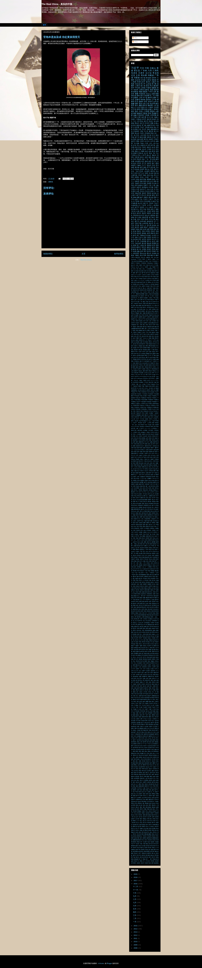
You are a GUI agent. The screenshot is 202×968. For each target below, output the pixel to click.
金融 (135, 115)
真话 (153, 336)
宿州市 (142, 559)
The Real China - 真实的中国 (56, 4)
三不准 (146, 382)
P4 (141, 376)
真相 (150, 336)
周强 (141, 501)
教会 (152, 307)
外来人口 (156, 526)
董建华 (136, 349)
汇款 (140, 667)
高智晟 (147, 133)
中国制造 (143, 397)
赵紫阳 (135, 97)
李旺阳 (144, 642)
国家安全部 (143, 290)
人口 (145, 428)
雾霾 (136, 94)
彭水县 (154, 588)
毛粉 (148, 661)
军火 (151, 461)
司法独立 (139, 494)
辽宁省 (154, 99)
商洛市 (157, 507)
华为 (151, 280)
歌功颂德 (138, 655)
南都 (139, 484)
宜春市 (139, 555)
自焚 (137, 191)
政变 (153, 147)
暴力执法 (148, 311)
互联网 (147, 127)
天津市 (141, 73)
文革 (138, 75)
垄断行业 (148, 522)
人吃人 (144, 269)
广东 (146, 159)
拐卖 (141, 229)
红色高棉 (136, 342)
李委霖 (145, 638)
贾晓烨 (148, 353)
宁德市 (137, 551)
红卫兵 (156, 189)
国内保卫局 (145, 513)
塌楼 (157, 522)
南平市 (146, 482)
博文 (136, 38)
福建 (132, 167)
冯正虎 (133, 211)
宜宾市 (135, 555)
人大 (148, 428)
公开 (136, 455)
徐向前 (137, 590)
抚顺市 (133, 229)
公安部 (148, 274)
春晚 (145, 626)
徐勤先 (133, 590)
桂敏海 (138, 651)
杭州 (136, 185)
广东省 (144, 70)
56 (141, 374)
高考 (144, 255)
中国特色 (143, 263)
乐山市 (151, 265)
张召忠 (144, 582)
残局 (154, 657)
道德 (154, 357)
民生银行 (148, 235)
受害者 (140, 490)
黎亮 (147, 371)
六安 (135, 457)
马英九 (142, 133)
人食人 (155, 269)
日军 (157, 309)
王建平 (156, 187)
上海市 (137, 86)
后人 (147, 495)
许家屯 (142, 141)
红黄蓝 (133, 191)
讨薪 (139, 351)
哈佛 (132, 507)
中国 (147, 68)
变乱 (147, 490)
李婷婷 (154, 638)
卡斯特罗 (147, 484)
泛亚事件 (145, 322)
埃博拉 (154, 522)
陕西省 (135, 92)
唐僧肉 (140, 507)
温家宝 (146, 90)
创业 (134, 472)
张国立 (152, 582)
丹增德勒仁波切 (139, 415)
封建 (144, 561)
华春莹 (135, 480)
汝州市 (149, 667)
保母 (135, 444)
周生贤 (147, 503)
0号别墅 (141, 372)
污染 (157, 320)
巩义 (157, 567)
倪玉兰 (142, 446)
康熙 (155, 574)
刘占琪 (154, 467)
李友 (139, 315)
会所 (147, 438)
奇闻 (140, 538)
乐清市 (145, 417)
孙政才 (151, 121)
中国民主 (138, 403)
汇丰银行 (135, 667)
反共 (138, 284)
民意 (144, 663)
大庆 (132, 532)
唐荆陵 (152, 215)
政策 (145, 611)
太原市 (133, 179)
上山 (140, 384)
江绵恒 (149, 149)
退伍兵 (143, 357)
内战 (145, 459)
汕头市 (144, 149)
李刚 (132, 638)
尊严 (155, 561)
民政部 (152, 663)
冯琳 (141, 465)
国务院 (154, 513)
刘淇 (155, 173)
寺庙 (138, 561)
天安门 (154, 137)
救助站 (149, 611)
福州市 (133, 141)
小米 (144, 563)
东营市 (144, 390)
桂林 (145, 651)
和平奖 (152, 145)
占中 (146, 107)
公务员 (150, 207)
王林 (135, 117)
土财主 (135, 520)
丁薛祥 (144, 380)
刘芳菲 (149, 278)
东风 (152, 390)
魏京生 (152, 255)
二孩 (150, 267)
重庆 (145, 251)
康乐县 (152, 574)
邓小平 (142, 84)
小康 (137, 563)
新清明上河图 (141, 617)
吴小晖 (147, 145)
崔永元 (155, 565)
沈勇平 (144, 670)
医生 (157, 476)
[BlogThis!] (66, 179)
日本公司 (140, 622)
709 (154, 153)
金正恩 (143, 117)
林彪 (132, 123)
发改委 (157, 284)
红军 (151, 189)
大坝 (141, 530)
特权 (134, 330)
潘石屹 (145, 326)
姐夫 (138, 542)
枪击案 (136, 649)
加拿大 (142, 157)
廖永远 (139, 576)
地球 (148, 520)
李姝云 (149, 638)
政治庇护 (150, 609)
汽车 (155, 668)
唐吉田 (145, 507)
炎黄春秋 (145, 187)
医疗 (132, 478)
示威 (136, 243)
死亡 (138, 235)
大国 (134, 530)
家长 (151, 557)
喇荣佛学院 (137, 509)
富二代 (137, 297)
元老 (135, 449)
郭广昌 (133, 143)
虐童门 (149, 349)
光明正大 (143, 449)
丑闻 (150, 386)
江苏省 (148, 80)
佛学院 (152, 171)
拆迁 (144, 603)
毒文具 (136, 659)
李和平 (140, 638)
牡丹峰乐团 (154, 328)
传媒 (155, 438)
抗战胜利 (152, 227)
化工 (144, 211)
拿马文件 (141, 605)
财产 (157, 351)
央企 (157, 219)
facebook (133, 259)
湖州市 (149, 163)
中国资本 (136, 407)
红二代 (152, 95)
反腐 (153, 94)
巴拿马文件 (141, 82)
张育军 (151, 586)
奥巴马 (137, 221)
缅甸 (144, 167)
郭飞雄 (144, 125)
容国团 (155, 557)
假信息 (155, 446)
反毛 (147, 488)
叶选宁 (136, 286)
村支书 (145, 644)
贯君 (139, 193)
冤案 (157, 209)
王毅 (141, 131)
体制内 (143, 440)
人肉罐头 (142, 432)
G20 (138, 121)
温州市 (149, 239)
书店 (146, 143)
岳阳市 (145, 565)
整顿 (136, 613)
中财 (142, 413)
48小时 (137, 374)
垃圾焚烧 (133, 292)
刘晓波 (151, 75)
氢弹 (134, 665)
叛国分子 (156, 490)
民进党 (140, 320)
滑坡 (141, 326)
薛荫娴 (145, 349)
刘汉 (138, 470)
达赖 (157, 355)
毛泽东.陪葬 (143, 661)
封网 (150, 561)
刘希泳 (146, 469)
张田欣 (142, 586)
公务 (152, 453)
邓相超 (135, 359)
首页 (44, 25)
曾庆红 (148, 82)
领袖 (134, 197)
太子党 (133, 109)
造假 (151, 357)
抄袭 (139, 601)
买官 (153, 422)
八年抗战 (140, 453)
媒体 (153, 157)
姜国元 (155, 544)
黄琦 (144, 371)
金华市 (151, 359)
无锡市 (137, 183)
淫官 (139, 239)
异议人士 (143, 225)
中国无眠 (143, 401)
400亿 (133, 374)
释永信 (137, 133)
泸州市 (139, 163)
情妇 (137, 305)
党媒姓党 (153, 272)
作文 (145, 442)
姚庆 (144, 221)
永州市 (154, 235)
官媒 (139, 223)
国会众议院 (153, 511)
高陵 (152, 369)
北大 (153, 135)
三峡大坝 (150, 382)
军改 (144, 209)
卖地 (152, 480)
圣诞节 (139, 520)
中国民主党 (144, 403)
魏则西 (150, 105)
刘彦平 (145, 278)
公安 (138, 107)
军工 (142, 461)
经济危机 (145, 342)
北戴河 (154, 82)
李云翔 (139, 636)
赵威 (134, 251)
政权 (155, 181)
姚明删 (154, 542)
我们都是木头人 (135, 595)
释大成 (146, 359)
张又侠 (139, 582)
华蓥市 (146, 480)
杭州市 (143, 119)
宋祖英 (139, 159)
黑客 (155, 197)
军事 (145, 276)
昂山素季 (138, 624)
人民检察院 (149, 269)
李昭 (142, 315)
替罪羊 (135, 630)
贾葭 (153, 249)
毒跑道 (142, 235)
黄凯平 (136, 371)
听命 (134, 497)
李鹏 (140, 92)
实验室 (157, 555)
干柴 (145, 570)
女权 (142, 540)
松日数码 (154, 645)
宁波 (141, 551)
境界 (143, 524)
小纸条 (148, 563)
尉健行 (146, 297)
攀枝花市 (144, 607)
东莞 (155, 169)
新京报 (154, 615)
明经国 (139, 311)
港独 (138, 326)
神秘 (153, 338)
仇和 (155, 432)
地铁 (151, 520)
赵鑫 (138, 251)
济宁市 (144, 163)
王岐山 (153, 68)
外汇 (138, 292)
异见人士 (141, 580)
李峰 (147, 640)
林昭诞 (136, 647)
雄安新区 (136, 253)
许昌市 (143, 351)
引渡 (150, 580)
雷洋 (132, 88)
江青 (153, 185)
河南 (132, 151)
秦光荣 (144, 243)
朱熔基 (149, 183)
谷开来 (152, 141)
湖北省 (133, 95)
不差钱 (135, 386)
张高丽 (135, 129)
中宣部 (150, 409)
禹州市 (157, 338)
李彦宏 (155, 640)
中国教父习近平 (135, 401)
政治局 (156, 121)
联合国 (139, 344)
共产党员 (144, 457)
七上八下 (153, 380)
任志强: (145, 436)
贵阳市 (144, 193)
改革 (144, 229)
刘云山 (148, 94)
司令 (140, 286)
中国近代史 (143, 407)
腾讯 (147, 346)
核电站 (140, 185)
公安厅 (139, 274)
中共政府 (150, 394)
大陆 (157, 145)
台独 (153, 213)
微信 (157, 103)
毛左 (134, 661)
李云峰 (155, 313)
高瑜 (137, 143)
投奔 (150, 601)
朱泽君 (152, 632)
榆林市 (155, 319)
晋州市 (152, 626)
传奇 (152, 438)
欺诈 (134, 655)
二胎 (136, 171)
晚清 (155, 626)
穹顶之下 (150, 340)
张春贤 (137, 181)
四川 (136, 217)
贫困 (132, 353)
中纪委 (137, 88)
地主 (142, 520)
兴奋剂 (157, 274)
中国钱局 (149, 407)
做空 (141, 447)
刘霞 (141, 211)
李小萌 (143, 640)
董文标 (140, 349)
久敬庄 (140, 265)
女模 (145, 540)
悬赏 (148, 592)
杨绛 (141, 645)
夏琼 (144, 526)
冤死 (135, 465)
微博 (157, 159)
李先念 (152, 636)
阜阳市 (138, 363)
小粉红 (151, 297)
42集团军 (137, 257)
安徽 (150, 294)
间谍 (134, 363)
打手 (144, 599)
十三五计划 (142, 478)
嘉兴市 (143, 509)
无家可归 (139, 620)
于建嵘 (154, 267)
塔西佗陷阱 (138, 524)
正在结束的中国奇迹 (147, 655)
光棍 (147, 449)
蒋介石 (156, 131)
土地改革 (153, 518)
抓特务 (146, 601)
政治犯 (149, 307)
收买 (148, 607)
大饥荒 (156, 107)
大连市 (145, 292)
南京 (134, 213)
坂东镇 (155, 520)
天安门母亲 (144, 219)
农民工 (152, 209)
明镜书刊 (136, 626)
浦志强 (149, 119)
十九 (138, 280)
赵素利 (139, 355)
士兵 (154, 524)
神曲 (150, 338)
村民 (148, 644)
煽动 (155, 326)
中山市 (154, 409)
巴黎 (141, 299)
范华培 (133, 247)
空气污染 (156, 340)
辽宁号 (149, 355)
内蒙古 (156, 117)
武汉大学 (139, 657)
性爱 (140, 592)
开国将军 (153, 578)
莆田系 (151, 131)
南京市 (146, 121)
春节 (148, 626)
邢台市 (143, 195)
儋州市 (157, 447)
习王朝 (155, 419)
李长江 (140, 644)
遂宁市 (138, 195)
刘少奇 (149, 135)
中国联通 (134, 203)
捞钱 (145, 605)
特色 (137, 330)
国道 (147, 517)
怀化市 (155, 303)
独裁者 (140, 330)
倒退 (134, 446)
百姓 (153, 165)
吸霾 (145, 499)
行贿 (153, 349)
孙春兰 (147, 294)
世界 (135, 261)
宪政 (143, 159)
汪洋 (144, 668)
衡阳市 (149, 247)
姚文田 (149, 542)
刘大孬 (135, 469)
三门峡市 (148, 259)
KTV (157, 374)
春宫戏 (142, 626)
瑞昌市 (154, 332)
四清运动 (133, 511)
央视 (132, 147)
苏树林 (145, 347)
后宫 (154, 495)
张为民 (154, 580)
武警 (142, 109)
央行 (132, 221)
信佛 (145, 444)
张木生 (154, 584)
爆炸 (155, 97)
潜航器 (149, 326)
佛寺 (137, 442)
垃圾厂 (147, 177)
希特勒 (135, 570)
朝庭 (157, 630)
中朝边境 (145, 411)
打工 (141, 599)
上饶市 (154, 259)
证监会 (154, 351)
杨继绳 (140, 317)
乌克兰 (155, 415)
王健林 (138, 165)
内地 (135, 276)
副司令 (143, 472)
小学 (134, 563)
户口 (152, 305)
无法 (144, 620)
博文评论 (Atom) (86, 260)
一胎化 (140, 380)
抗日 (151, 181)
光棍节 (151, 449)
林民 (139, 647)
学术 (147, 549)
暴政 (144, 628)
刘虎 (152, 278)
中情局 (138, 411)
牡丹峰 (151, 187)
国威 (134, 515)
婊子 (142, 545)
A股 (152, 257)
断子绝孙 (153, 613)
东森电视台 (134, 390)
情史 (154, 592)
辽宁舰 (154, 355)
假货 (135, 447)
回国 (148, 288)
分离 (135, 467)
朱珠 (155, 632)
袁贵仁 (157, 349)
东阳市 (148, 390)
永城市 (145, 665)
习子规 (142, 419)
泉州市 (154, 237)
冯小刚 (150, 173)
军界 (154, 461)
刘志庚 (155, 469)
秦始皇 (149, 243)
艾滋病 (135, 347)
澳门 (153, 163)
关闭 (157, 457)
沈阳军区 (153, 670)
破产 (141, 338)
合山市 (152, 494)
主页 (83, 254)
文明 (142, 613)
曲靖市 (157, 311)
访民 (155, 92)
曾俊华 (154, 628)
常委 (148, 299)
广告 (132, 572)
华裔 (157, 280)
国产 (151, 288)
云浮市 (149, 205)
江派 (150, 320)
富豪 (135, 561)
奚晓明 (138, 294)
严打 (136, 392)
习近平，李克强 (137, 422)
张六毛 (151, 301)
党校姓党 (151, 451)
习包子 (142, 127)
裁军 (153, 247)
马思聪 (143, 369)
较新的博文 (48, 254)
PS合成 (144, 376)
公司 (155, 453)
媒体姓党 (150, 221)
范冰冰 (142, 191)
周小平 (138, 501)
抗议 (157, 227)
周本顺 (135, 215)
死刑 (137, 320)
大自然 (136, 534)
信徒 (152, 271)
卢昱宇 (140, 175)
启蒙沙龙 (142, 497)
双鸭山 (150, 282)
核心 (136, 319)
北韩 (135, 280)
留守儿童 (143, 334)
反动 (141, 488)
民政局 (148, 663)
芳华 (138, 347)
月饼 (143, 630)
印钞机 (138, 486)
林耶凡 (149, 317)
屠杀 (132, 299)
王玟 (147, 332)
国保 (154, 288)
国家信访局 (136, 290)
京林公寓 (153, 426)
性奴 (137, 592)
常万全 (145, 299)
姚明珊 (142, 294)
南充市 (139, 213)
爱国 (157, 163)
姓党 (136, 147)
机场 (134, 231)
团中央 (142, 511)
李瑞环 (152, 231)
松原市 (149, 645)
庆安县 (137, 225)
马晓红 (137, 255)
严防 (139, 392)
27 (158, 372)
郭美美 (140, 153)
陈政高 (151, 365)
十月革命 (147, 280)
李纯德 (133, 644)
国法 (138, 517)
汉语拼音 (144, 667)
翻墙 (142, 151)
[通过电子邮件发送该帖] (59, 179)
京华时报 (147, 426)
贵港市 (149, 249)
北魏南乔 (142, 476)
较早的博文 (119, 254)
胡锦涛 (144, 92)
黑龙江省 (153, 133)
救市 (142, 161)
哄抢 (157, 505)
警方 (136, 351)
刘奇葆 (140, 278)
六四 (150, 70)
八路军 (146, 453)
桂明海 (142, 651)
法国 (140, 322)
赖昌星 (138, 125)
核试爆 (154, 649)
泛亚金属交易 (152, 322)
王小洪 (137, 241)
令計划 (148, 434)
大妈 (144, 530)
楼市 (134, 235)
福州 (139, 243)
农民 (148, 463)
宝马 (145, 555)
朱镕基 (135, 634)
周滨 (151, 286)
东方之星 (150, 117)
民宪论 (157, 661)
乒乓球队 (156, 265)
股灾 (142, 95)
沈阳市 (149, 237)
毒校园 (140, 659)
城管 (150, 157)
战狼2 (140, 597)
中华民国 (154, 261)
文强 (139, 613)
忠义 (134, 592)
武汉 (134, 320)
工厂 (145, 567)
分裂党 (139, 467)
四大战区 (156, 509)
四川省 (142, 78)
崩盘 (153, 179)
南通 (136, 484)
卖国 (132, 282)
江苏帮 (154, 667)
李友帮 (136, 638)
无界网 (154, 309)
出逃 (137, 211)
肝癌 (153, 245)
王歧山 (133, 189)
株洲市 (157, 317)
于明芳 (142, 424)
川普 (157, 179)
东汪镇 (140, 390)
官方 (153, 296)
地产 (154, 290)
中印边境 (136, 395)
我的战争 (156, 595)
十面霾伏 (149, 478)
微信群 (151, 303)
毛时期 (138, 661)
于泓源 (149, 424)
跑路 (142, 355)
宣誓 (139, 557)
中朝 (141, 411)
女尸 (135, 540)
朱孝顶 (143, 632)
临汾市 (133, 265)
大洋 (151, 532)
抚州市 (135, 603)
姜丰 (143, 544)
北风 (138, 476)
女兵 (157, 538)
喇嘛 (132, 509)
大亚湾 (141, 528)
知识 (134, 338)
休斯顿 (143, 438)
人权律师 (155, 205)
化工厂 (136, 474)
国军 (150, 513)
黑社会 (147, 169)
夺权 (134, 538)
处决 (132, 526)
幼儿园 (137, 301)
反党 (148, 175)
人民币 (143, 155)
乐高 (151, 417)
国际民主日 (137, 518)
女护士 (139, 540)
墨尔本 (151, 524)
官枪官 (154, 553)
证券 (147, 351)
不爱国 (139, 386)
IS (158, 197)
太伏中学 (136, 536)
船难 (154, 346)
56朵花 (143, 257)
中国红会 (147, 405)
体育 (147, 440)
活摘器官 (133, 324)
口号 (136, 492)
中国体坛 (154, 395)
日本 (139, 129)
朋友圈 (148, 313)
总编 (142, 592)
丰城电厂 (151, 413)
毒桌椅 (149, 659)
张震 (144, 303)
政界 (142, 611)
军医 (139, 461)
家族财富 (147, 557)
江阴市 (137, 668)
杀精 (147, 634)
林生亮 (143, 647)
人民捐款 (145, 430)
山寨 (135, 299)
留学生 (149, 241)
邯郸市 (135, 153)
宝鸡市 (149, 555)
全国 (132, 274)
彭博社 (149, 588)
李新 (143, 231)
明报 (151, 229)
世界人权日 (155, 386)
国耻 (139, 217)
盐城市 (157, 334)
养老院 (137, 459)
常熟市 (152, 299)
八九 (146, 207)
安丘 (144, 551)
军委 (146, 173)
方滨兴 (155, 618)
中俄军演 (143, 392)
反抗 (144, 488)
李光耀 (136, 315)
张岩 (138, 584)
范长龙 (147, 191)
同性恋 (139, 495)
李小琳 (154, 84)
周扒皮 (145, 501)
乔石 (137, 135)
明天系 (157, 624)
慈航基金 (149, 593)
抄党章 (133, 601)
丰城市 (146, 413)
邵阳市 (139, 359)
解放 (134, 249)
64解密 (148, 257)
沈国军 (148, 670)
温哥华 (144, 239)
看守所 (139, 336)
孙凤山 (133, 547)
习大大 (142, 267)
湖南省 (154, 80)
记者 (139, 117)
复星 (141, 526)
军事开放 (135, 461)
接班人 (145, 307)
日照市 (152, 622)
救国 (152, 611)
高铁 (148, 255)
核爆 (150, 649)
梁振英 (152, 233)
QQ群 (153, 376)
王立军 (146, 131)
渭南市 (135, 326)
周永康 (144, 75)
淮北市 (151, 324)
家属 (142, 557)
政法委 (133, 611)
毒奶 (132, 659)
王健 (155, 330)
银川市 (142, 361)
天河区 (154, 534)
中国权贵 (148, 401)
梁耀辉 (136, 653)
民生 (155, 663)
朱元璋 (139, 632)
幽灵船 (157, 570)
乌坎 (144, 265)
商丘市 (136, 288)
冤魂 (138, 465)
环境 (150, 332)
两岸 (147, 261)
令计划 (148, 73)
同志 (135, 495)
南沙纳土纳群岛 (152, 482)
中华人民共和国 (145, 201)
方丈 (147, 309)
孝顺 (134, 549)
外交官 (151, 526)
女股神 (149, 540)
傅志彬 (148, 447)
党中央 (148, 272)
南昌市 (144, 213)
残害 (151, 657)
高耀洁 (146, 197)
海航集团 (153, 129)
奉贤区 (148, 538)
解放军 (156, 86)
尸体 (154, 297)
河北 (157, 149)
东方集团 (156, 388)
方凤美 (145, 618)
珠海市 (149, 165)
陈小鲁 (143, 365)
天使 (144, 534)
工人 (132, 181)
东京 (142, 388)
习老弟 (136, 420)
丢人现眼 (156, 390)
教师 (146, 161)
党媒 (141, 451)
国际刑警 (145, 217)
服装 (154, 630)
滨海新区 (136, 131)
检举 (140, 653)
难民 (153, 195)
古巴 (139, 492)
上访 (155, 105)
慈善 (135, 593)
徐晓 (145, 590)
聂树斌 (50, 182)
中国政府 (150, 399)
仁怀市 (152, 432)
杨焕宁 (137, 645)
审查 (132, 557)
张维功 (146, 586)
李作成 (148, 636)
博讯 (142, 484)
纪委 (141, 342)
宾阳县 (137, 559)
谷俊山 (156, 123)
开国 (148, 578)
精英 (132, 342)
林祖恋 (139, 233)
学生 (152, 549)
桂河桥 (149, 651)
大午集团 (146, 528)
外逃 (134, 219)
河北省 (137, 84)
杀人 (141, 634)
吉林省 (142, 145)
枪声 (139, 649)
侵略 (151, 442)
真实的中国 (145, 336)
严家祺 (133, 392)
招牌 (134, 605)
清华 (154, 324)
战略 (144, 597)
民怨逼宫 (139, 663)
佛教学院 (141, 442)
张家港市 (133, 584)
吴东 (147, 497)
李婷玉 (139, 231)
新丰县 (136, 615)
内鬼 (142, 276)
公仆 (135, 274)
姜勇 (151, 544)
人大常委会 (153, 428)
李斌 (140, 642)
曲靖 (150, 628)
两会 (141, 121)
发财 (132, 490)
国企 (155, 127)
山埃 (134, 565)
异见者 (146, 580)
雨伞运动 (143, 253)
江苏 (150, 185)
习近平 (135, 67)
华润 (138, 480)
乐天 (141, 417)
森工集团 (144, 653)
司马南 (145, 494)
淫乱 (147, 324)
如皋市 (135, 542)
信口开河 (153, 444)
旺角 (141, 183)
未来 (135, 632)
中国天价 (149, 397)
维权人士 (138, 151)
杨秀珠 (136, 317)
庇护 (136, 574)
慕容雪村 (144, 305)
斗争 (148, 613)
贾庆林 (148, 99)
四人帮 (147, 509)
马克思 (135, 369)
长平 (151, 361)
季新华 (138, 549)
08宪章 (136, 372)
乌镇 (147, 265)
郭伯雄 (148, 78)
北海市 (149, 211)
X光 (149, 378)
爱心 (146, 328)
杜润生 (155, 315)
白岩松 (148, 334)
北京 (133, 75)
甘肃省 (144, 113)
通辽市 (148, 357)
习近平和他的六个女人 (145, 420)
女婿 (141, 221)
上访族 (144, 384)
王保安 (152, 330)
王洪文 (143, 332)
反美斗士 (147, 284)
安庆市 (155, 551)
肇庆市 (143, 344)
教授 (155, 611)
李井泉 (144, 636)
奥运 (154, 538)
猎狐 (148, 330)
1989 (132, 257)
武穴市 (145, 657)
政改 (146, 609)
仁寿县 (148, 432)
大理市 (155, 532)
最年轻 (139, 630)
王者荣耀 (143, 241)
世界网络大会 (141, 261)
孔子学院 (151, 545)
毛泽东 (134, 73)
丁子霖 (139, 259)
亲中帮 (133, 428)
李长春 (154, 183)
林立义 (148, 647)
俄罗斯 (155, 442)
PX (148, 376)
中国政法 (156, 399)
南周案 (141, 482)
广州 (141, 301)
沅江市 (136, 670)
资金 (151, 353)
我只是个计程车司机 (147, 595)
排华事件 (154, 605)
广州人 (146, 572)
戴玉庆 (149, 305)
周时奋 (149, 501)
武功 (154, 655)
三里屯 (133, 384)
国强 (155, 515)
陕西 (134, 367)
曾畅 (144, 313)
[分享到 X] (68, 179)
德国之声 (153, 590)
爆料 (143, 328)
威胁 (135, 545)
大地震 (138, 530)
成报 (154, 593)
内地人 (142, 459)
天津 (147, 103)
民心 (135, 663)
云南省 (142, 88)
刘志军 (151, 469)
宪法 (139, 147)
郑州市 (156, 109)
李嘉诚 (138, 119)
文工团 (139, 309)
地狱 (145, 520)
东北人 (146, 388)
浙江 (144, 324)
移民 (141, 167)
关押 (154, 457)
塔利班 (133, 524)
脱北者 (152, 167)
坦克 (137, 522)
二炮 (138, 424)
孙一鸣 (157, 545)
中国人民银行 (143, 395)
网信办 (151, 342)
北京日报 (147, 474)
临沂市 (140, 203)
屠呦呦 (149, 179)
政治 (147, 86)
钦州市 (149, 251)
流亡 (138, 324)
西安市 (144, 105)
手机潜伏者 (136, 599)
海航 (148, 129)
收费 (155, 607)
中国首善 (137, 409)
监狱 (132, 336)
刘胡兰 (142, 470)
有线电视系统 (149, 630)
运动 (132, 357)
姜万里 (140, 544)
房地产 (146, 227)
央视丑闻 (148, 536)
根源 (134, 651)
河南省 (137, 78)
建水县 (140, 578)
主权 (136, 265)
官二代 (150, 296)
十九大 (142, 280)
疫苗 (146, 109)
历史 (134, 145)
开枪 (147, 301)
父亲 (149, 328)
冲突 (151, 276)
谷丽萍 (142, 169)
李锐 (134, 233)
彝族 (145, 588)
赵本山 (135, 355)
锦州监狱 (147, 361)
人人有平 (141, 428)
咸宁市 (154, 505)
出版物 (155, 465)
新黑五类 (136, 618)
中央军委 (136, 127)
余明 (134, 442)
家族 (144, 179)
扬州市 (157, 599)
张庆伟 (140, 303)
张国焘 (148, 582)
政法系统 (138, 611)
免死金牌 (156, 449)
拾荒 (137, 605)
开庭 (134, 580)
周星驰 (154, 501)
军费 (137, 463)
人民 (150, 143)
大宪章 (154, 530)
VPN (132, 199)
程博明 (141, 340)
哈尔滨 (136, 507)
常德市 (142, 570)
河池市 (137, 322)
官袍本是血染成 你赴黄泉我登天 (61, 37)
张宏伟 (157, 582)
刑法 (150, 467)
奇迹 (137, 538)
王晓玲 (139, 332)
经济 (132, 105)
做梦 (138, 447)
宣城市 (136, 557)
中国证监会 (150, 263)
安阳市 (142, 296)
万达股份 (140, 382)
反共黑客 (136, 488)
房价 (155, 305)
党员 (144, 135)
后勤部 (151, 495)
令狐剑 (144, 434)
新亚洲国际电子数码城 (144, 615)
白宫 (137, 189)
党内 (132, 451)
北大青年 (133, 476)
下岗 (132, 261)
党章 (155, 451)
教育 (150, 161)
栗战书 (137, 123)
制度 (137, 472)
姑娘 (142, 542)
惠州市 (137, 227)
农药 (151, 463)
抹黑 (141, 603)
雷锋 (140, 367)
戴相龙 (139, 113)
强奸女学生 (137, 588)
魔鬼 (155, 369)
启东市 (138, 497)
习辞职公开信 (136, 155)
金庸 (154, 359)
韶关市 (151, 367)
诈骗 (136, 193)
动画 (147, 472)
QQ (150, 376)
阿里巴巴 (153, 363)
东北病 (151, 388)
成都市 (141, 101)
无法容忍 (148, 620)
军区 (141, 209)
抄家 (136, 601)
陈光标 (149, 195)
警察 (132, 133)
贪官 (145, 101)
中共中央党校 (150, 392)
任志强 (137, 80)
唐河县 (149, 507)
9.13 (143, 374)
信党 (148, 444)
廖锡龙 (146, 576)
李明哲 (147, 231)
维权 (138, 95)
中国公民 (137, 397)
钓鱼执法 (136, 361)
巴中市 (137, 569)
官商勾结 (148, 553)
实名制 (133, 297)
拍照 (150, 603)
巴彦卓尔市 (145, 569)
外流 (132, 528)
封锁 (153, 561)
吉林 (132, 495)
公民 (155, 207)
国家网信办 (150, 515)
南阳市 (149, 213)
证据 (150, 351)
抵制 (137, 229)
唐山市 (147, 215)
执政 (153, 599)
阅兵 (136, 111)
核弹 (148, 233)
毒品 (157, 657)
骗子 (141, 197)
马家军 (139, 369)
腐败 (140, 105)
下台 (155, 199)
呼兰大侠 (156, 286)
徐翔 (153, 159)
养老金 (133, 459)
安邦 (134, 159)
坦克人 (142, 177)
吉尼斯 (157, 494)
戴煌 (155, 597)
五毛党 (140, 171)
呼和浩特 (156, 503)
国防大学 (151, 517)
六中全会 (153, 455)
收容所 (152, 607)
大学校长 (148, 530)
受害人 (136, 490)
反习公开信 (155, 282)
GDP (149, 374)
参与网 (151, 486)
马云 (134, 121)
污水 (141, 668)
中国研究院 (136, 405)
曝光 (153, 311)
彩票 (147, 303)
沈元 (140, 670)
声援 (157, 524)
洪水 (157, 322)
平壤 (155, 299)
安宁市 (151, 551)
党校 (147, 451)
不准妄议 (153, 384)
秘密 (136, 340)
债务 (134, 272)
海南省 (142, 99)
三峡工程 (156, 382)
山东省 (148, 84)
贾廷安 (149, 193)
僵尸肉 (144, 272)
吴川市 (154, 497)
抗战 (138, 139)
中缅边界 (138, 413)
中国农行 (138, 263)
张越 (141, 181)
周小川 (156, 175)
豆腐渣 (144, 249)
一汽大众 (135, 380)
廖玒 (142, 576)
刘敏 (135, 470)
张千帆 (135, 582)
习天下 (137, 419)
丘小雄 (139, 388)
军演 (148, 461)
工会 (142, 567)
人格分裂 (139, 430)
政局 (143, 609)
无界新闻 (154, 620)
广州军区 (151, 572)
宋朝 (137, 553)
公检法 (140, 455)
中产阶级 (136, 201)
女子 (132, 540)
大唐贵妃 (151, 528)
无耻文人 (135, 622)
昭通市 (143, 311)
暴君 (141, 628)
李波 (140, 103)
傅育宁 (152, 447)
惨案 (140, 305)
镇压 (132, 111)
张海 (134, 586)
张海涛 (138, 586)
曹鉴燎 (137, 313)
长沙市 (146, 153)
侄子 (148, 442)
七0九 (148, 380)
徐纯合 (154, 225)
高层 (141, 255)
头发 (155, 536)
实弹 (153, 555)
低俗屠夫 (135, 440)
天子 (134, 294)
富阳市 (142, 297)
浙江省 (142, 86)
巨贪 (154, 567)
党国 (135, 451)
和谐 (132, 288)
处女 (135, 526)
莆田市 (138, 247)
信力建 (149, 271)
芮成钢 (154, 113)
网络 (137, 141)
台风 (155, 492)
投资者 (154, 601)
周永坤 (135, 503)
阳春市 (154, 251)
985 (147, 374)
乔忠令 (133, 267)
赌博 (154, 353)
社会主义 (145, 338)
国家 (144, 137)
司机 (135, 494)
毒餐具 (154, 659)
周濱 (143, 503)
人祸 (138, 432)
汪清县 (148, 668)
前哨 (155, 278)
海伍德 (135, 239)
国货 (144, 517)
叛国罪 (133, 492)
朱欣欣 (148, 632)
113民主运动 (147, 372)
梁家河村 (154, 651)
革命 (150, 153)
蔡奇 (153, 151)
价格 (134, 436)
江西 (157, 667)
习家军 (146, 267)
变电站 (151, 490)
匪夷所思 (148, 476)
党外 (138, 451)
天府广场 (148, 534)
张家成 (136, 303)
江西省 (141, 90)
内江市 (139, 276)
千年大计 (154, 478)
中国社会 (142, 405)
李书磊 (135, 636)
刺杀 (140, 472)
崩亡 (135, 567)
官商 (144, 553)
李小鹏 (135, 149)
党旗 (157, 272)
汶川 (153, 149)
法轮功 (133, 187)
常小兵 (156, 223)
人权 (141, 135)
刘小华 (142, 469)
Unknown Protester (142, 378)
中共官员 (145, 394)
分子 (134, 278)
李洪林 (146, 315)
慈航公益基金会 (142, 593)
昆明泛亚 (133, 311)
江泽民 (155, 70)
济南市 (156, 139)
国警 (141, 517)
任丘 (137, 436)
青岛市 (149, 253)
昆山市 (143, 624)
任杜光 (149, 436)
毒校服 (145, 659)
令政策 (139, 434)
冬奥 (148, 276)
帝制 (138, 570)
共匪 (151, 457)
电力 (138, 334)
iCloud (152, 378)
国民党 (149, 137)
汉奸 (147, 320)
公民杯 (145, 455)
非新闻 (154, 253)
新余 (157, 615)
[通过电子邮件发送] (64, 179)
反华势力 (142, 284)
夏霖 (147, 526)
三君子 (150, 199)
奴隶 (152, 540)
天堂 (138, 219)
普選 (138, 628)
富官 (157, 559)
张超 (154, 586)
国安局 (138, 515)
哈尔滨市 (141, 215)
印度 (134, 486)
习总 (157, 153)
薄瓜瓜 (143, 247)
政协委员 (135, 609)
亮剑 (157, 426)
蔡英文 (152, 191)
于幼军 (143, 205)
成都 (141, 227)
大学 (151, 177)
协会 (149, 480)
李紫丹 (157, 642)
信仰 (145, 271)
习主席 (133, 419)
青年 (143, 367)
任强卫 (140, 436)
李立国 (152, 642)
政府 (141, 139)
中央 (144, 103)
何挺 (150, 440)
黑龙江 (155, 371)
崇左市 (151, 223)
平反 (132, 225)
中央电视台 (144, 409)
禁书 (157, 165)
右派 (132, 286)
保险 (138, 444)
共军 (148, 457)
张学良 (155, 301)
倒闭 (155, 271)
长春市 (155, 361)
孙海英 (146, 547)
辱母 (145, 355)
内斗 (148, 459)
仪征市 (152, 434)
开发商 (145, 578)
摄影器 (139, 607)
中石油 (151, 411)
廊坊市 (149, 147)
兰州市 (135, 173)
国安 (146, 157)
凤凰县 (151, 465)
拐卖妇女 (154, 603)
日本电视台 (147, 622)
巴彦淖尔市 (152, 569)
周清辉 (139, 503)
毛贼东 (152, 661)
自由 (150, 151)
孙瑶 (154, 547)
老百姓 (135, 344)
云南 (153, 424)
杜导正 (152, 644)
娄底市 (139, 545)
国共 (140, 513)
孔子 (155, 221)
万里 (151, 169)
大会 (141, 292)
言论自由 (136, 169)
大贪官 (140, 534)
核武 (139, 319)
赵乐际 (154, 193)
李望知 (148, 642)
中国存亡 (154, 397)
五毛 (134, 269)
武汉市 (144, 129)
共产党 (144, 97)
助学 (150, 472)
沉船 (157, 185)
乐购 (148, 417)
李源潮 (146, 95)
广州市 (150, 92)
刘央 (138, 469)
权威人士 (154, 634)
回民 (138, 511)
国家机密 (149, 290)
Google (154, 374)
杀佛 (144, 634)
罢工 (138, 245)
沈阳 (144, 237)
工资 (138, 299)
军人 (137, 209)
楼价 (148, 653)
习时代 (151, 419)
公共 (149, 453)
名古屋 (143, 495)
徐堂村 (142, 590)
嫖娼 (141, 179)
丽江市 (145, 203)
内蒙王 (152, 459)
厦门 (147, 486)
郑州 (142, 359)
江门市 (133, 668)
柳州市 (150, 97)
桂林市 (151, 139)
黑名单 (151, 371)
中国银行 (156, 263)
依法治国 (141, 271)
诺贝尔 (147, 141)
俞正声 (142, 444)
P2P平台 (137, 376)
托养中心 (148, 599)
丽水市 (147, 415)
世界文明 (133, 388)
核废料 (133, 319)
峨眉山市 (150, 565)
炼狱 (152, 326)
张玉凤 (149, 225)
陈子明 (139, 365)
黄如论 (140, 371)
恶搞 (145, 592)
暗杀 (155, 229)
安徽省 (137, 99)
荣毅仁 (149, 347)
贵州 (135, 353)
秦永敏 (137, 167)
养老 (132, 276)
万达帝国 (135, 382)
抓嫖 (142, 601)
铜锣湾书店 (151, 125)
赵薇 (157, 141)
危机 (144, 175)
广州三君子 (140, 572)
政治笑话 (156, 609)
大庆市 (136, 532)
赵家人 (150, 109)
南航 (138, 282)
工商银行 (150, 567)
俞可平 (137, 207)
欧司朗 (152, 653)
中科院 (155, 411)
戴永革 (152, 597)
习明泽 (151, 203)
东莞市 (150, 101)
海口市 (142, 123)
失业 (152, 536)
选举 (141, 251)
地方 (157, 290)
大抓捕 (140, 532)
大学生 (156, 177)
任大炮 (136, 271)
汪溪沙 (152, 668)
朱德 (151, 313)
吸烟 (142, 499)
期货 (132, 632)
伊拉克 (136, 438)
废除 (148, 574)
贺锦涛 (143, 353)
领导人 (155, 367)
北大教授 (156, 474)
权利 (150, 634)
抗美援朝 (138, 161)
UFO (135, 378)
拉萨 (147, 603)
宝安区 (157, 296)
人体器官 (147, 171)
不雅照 (147, 386)
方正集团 (150, 618)
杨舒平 (145, 317)
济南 (141, 324)
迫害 (139, 357)
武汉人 (135, 657)
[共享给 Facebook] (70, 179)
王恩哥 (135, 332)
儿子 (132, 449)
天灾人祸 (152, 219)
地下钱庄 (152, 217)
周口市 (154, 499)
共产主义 (141, 173)
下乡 (157, 259)
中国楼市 (154, 401)
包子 (153, 472)
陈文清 (155, 365)
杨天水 (157, 644)
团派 (141, 137)
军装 (134, 463)
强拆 (134, 139)
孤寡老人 (142, 549)
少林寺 (155, 563)
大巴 (157, 530)
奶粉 (137, 179)
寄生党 (146, 559)
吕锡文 (148, 286)
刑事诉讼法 (145, 467)
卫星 (151, 484)
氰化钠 (138, 665)
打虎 (135, 307)
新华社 (146, 139)
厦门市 (145, 282)
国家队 (137, 177)
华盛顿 (142, 480)
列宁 (137, 278)
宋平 (146, 296)
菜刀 (155, 347)
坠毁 (134, 522)
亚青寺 (142, 426)
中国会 (150, 395)
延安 (154, 576)
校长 (147, 649)
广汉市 (157, 572)
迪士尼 (136, 357)
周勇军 (149, 499)
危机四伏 (142, 486)
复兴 (138, 526)
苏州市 (147, 123)
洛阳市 (138, 187)
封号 (141, 561)
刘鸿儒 (151, 470)
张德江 (133, 119)
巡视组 (139, 567)
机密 (138, 634)
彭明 (148, 181)
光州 (138, 449)
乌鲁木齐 (136, 417)
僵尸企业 (138, 272)
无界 (150, 309)
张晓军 (145, 584)
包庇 (155, 472)
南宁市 (137, 137)
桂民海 (148, 319)
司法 (138, 145)
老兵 (136, 105)
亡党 (137, 269)
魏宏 (157, 255)
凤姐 (154, 276)
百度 (149, 113)
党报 (144, 451)
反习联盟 (133, 284)
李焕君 (151, 315)
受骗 (144, 490)
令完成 (142, 80)
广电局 (133, 574)
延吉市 (151, 576)
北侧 (151, 474)
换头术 (149, 605)
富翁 (132, 561)
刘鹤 (154, 470)
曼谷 (141, 313)
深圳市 (154, 78)
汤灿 (136, 237)
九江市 (137, 267)
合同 (148, 494)
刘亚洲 (137, 157)
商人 (153, 507)
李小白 (139, 640)
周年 (132, 177)
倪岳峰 (138, 446)
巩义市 (133, 569)
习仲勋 (146, 115)
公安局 (144, 274)
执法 (138, 307)
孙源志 (151, 547)
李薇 (136, 644)
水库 (144, 320)
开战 (137, 580)
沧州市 (133, 322)
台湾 (155, 101)
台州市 (152, 492)
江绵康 (154, 320)
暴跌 (144, 183)
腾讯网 (151, 346)
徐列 (157, 588)
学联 (155, 549)
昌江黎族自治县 (149, 624)
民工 (132, 663)
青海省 (146, 367)
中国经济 (142, 94)
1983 (153, 372)
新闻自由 (147, 617)
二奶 (135, 424)
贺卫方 (139, 353)
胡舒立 (136, 346)
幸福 (148, 570)
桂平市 (143, 319)
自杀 (146, 151)
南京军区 (136, 482)
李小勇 (135, 640)
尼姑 (157, 297)
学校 (149, 549)
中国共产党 (155, 201)
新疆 (157, 94)
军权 (148, 209)
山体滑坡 (145, 223)
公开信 (152, 274)
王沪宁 (143, 165)
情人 (151, 592)
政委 (148, 229)
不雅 (143, 386)
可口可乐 (144, 492)
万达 (140, 199)
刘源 (142, 107)
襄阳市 (133, 351)
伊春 (139, 438)
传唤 (149, 438)
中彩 (134, 411)
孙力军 (137, 547)
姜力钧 (148, 544)
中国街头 (153, 405)
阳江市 (148, 363)
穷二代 (145, 340)
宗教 (136, 223)
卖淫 (135, 282)
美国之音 (143, 245)
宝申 (142, 555)
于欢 (145, 424)
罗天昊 (155, 342)
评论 (136, 42)
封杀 (147, 561)
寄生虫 (151, 559)
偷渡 (144, 447)
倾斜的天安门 (149, 446)
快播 (132, 161)
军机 (145, 461)
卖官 (155, 480)
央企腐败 (142, 536)
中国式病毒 (144, 399)
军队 (132, 157)
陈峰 (147, 365)
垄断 (144, 522)
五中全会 (137, 426)
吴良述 (139, 499)
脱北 (144, 346)
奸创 (155, 540)
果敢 (151, 647)
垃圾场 (141, 522)
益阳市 (152, 334)
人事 (136, 428)
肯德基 (151, 344)
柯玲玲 (143, 649)
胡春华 (154, 119)
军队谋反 (141, 463)
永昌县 (154, 665)
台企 (148, 492)
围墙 (145, 511)
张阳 (144, 181)
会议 (132, 207)
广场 (135, 572)
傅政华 (154, 155)
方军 (141, 618)
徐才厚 (152, 103)
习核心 (142, 143)
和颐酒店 (140, 505)
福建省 (154, 88)
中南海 (148, 88)
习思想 (146, 419)
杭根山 (145, 645)
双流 (154, 486)
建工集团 (135, 578)
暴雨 (147, 628)
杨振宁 (133, 645)
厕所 (141, 282)
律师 (134, 113)
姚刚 (145, 542)
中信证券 (140, 115)
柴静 (153, 317)
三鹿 (136, 384)
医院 (153, 211)
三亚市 (145, 199)
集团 (137, 367)
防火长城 (143, 363)
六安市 (139, 457)
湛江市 (154, 239)
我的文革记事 (135, 597)
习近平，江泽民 (146, 422)
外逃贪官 (136, 528)
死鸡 (148, 657)
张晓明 (149, 584)
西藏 (151, 123)
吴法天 (135, 499)
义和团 (151, 415)
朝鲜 (136, 103)
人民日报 (153, 115)
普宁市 (154, 161)
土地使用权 (147, 518)
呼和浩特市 (134, 505)
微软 (148, 590)
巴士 (140, 569)
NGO (132, 376)
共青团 (146, 111)
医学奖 (154, 476)
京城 (140, 269)
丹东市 (133, 415)
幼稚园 (152, 570)
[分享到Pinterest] (72, 179)
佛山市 (148, 155)
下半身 (148, 384)
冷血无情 (145, 465)
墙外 (147, 524)
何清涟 (154, 440)
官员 (136, 101)
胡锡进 (140, 346)
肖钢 (147, 344)
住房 (139, 440)
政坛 (140, 609)
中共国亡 (139, 394)
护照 (138, 603)
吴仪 (150, 497)
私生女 (133, 340)
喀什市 (140, 288)
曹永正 (133, 313)
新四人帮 (133, 617)
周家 (134, 501)
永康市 (149, 665)
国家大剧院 (143, 515)
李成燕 (136, 642)
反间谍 (152, 284)
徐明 (138, 109)
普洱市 (135, 628)
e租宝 (137, 199)
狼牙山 (145, 330)
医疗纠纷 (136, 478)
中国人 (141, 111)
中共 (142, 68)
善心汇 (145, 288)
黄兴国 (151, 197)
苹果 (157, 245)
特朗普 (133, 165)
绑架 (134, 245)
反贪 (153, 488)
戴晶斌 (148, 597)
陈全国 (135, 365)
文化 (155, 307)
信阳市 (142, 207)
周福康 (151, 503)
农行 (154, 463)
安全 (147, 551)
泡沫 (134, 163)
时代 (134, 624)
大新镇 (145, 532)
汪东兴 (140, 237)
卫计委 (155, 484)
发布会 (157, 488)
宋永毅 (141, 553)
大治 (148, 532)
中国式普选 (137, 399)
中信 (150, 261)
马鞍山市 (148, 369)
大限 (148, 292)
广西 (150, 159)
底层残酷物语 (142, 574)
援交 (135, 607)
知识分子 (143, 189)
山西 (137, 565)
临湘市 (157, 413)
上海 (140, 97)
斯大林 (143, 309)
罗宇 (148, 167)
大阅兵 (150, 107)
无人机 (135, 620)
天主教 (152, 292)
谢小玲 (139, 249)
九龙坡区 (156, 417)
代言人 (135, 434)
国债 (136, 513)
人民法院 (150, 430)
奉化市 (143, 538)
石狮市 (138, 338)
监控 (153, 241)
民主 (151, 86)
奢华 (151, 538)
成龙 (157, 593)
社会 (148, 189)
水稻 (141, 665)
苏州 (141, 347)
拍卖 (141, 307)
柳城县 (144, 233)
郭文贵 (137, 70)
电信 (135, 334)
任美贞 (154, 436)
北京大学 (141, 474)
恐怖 (134, 305)
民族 (139, 149)
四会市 (151, 509)
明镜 (132, 626)
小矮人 (140, 563)
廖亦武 (135, 576)
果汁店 (155, 647)
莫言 (152, 347)
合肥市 (144, 286)
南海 (151, 127)
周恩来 (152, 111)
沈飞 (157, 670)
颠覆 (138, 197)
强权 (142, 588)
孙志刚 (142, 547)
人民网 (135, 432)
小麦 (151, 563)
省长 (135, 336)
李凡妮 (157, 636)
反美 (150, 488)
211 (156, 372)
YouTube (156, 257)
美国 (151, 90)
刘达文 (146, 470)
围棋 (148, 511)
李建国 (151, 640)
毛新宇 (145, 185)
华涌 (154, 280)
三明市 (143, 259)
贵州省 (133, 125)
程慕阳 (154, 243)
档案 (151, 319)
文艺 (145, 613)
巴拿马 (144, 147)
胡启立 (155, 344)
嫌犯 (145, 545)
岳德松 (141, 565)
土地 (142, 518)
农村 (145, 463)
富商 (154, 559)
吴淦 (151, 175)
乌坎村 (135, 90)
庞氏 (144, 301)
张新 (141, 584)
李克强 (155, 73)
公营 (148, 455)
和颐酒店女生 (147, 505)
